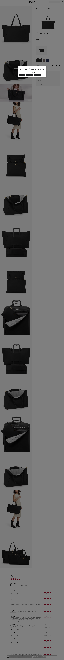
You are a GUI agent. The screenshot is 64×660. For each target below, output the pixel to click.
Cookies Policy (34, 72)
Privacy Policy (28, 72)
